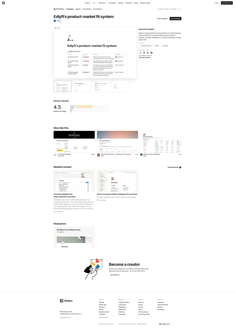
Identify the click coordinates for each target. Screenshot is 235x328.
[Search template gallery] (179, 9)
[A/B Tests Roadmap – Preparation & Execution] (117, 142)
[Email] (151, 52)
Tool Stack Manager (64, 154)
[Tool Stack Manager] (74, 142)
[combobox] (169, 9)
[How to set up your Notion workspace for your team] (117, 181)
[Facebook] (147, 52)
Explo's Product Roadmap (151, 154)
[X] (140, 52)
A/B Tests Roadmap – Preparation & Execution (116, 154)
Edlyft (58, 20)
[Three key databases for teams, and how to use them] (74, 181)
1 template (59, 22)
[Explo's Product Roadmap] (160, 142)
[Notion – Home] (3, 3)
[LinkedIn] (144, 52)
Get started (115, 275)
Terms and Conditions (144, 57)
